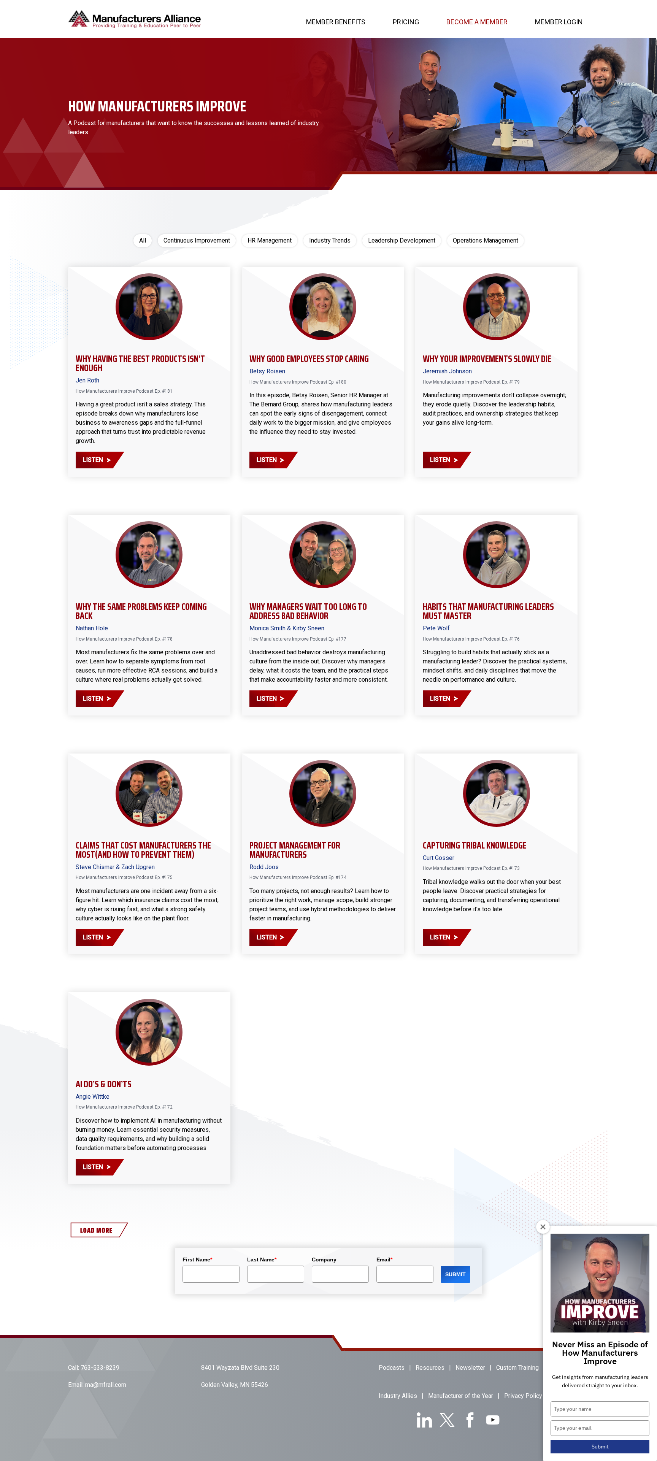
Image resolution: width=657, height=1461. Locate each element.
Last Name (261, 1259)
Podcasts (392, 1367)
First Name (197, 1259)
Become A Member (477, 22)
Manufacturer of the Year (460, 1395)
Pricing (406, 22)
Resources (430, 1367)
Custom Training (517, 1367)
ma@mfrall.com (105, 1384)
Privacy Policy (523, 1395)
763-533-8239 (100, 1367)
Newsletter (470, 1367)
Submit (600, 1446)
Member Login (559, 22)
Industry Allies (398, 1395)
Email (384, 1259)
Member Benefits (335, 22)
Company (324, 1259)
